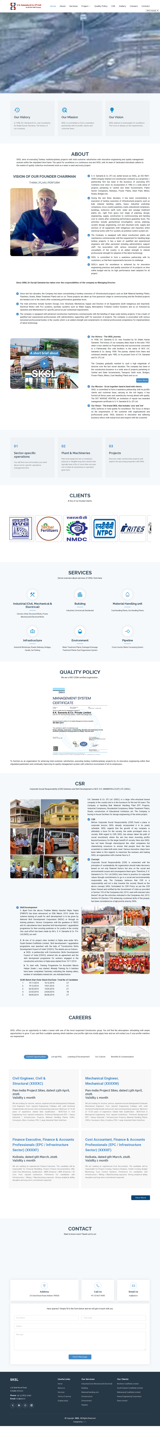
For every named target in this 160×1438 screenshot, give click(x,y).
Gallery (122, 6)
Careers (134, 6)
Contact (146, 6)
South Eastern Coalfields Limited (130, 1388)
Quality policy (63, 1401)
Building (85, 1388)
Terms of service (64, 1396)
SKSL (85, 1422)
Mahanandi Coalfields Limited (128, 1392)
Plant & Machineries (76, 453)
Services (73, 6)
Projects (115, 453)
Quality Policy (101, 6)
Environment (87, 1401)
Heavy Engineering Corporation (129, 1396)
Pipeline (85, 1405)
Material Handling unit (90, 1392)
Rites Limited (122, 1401)
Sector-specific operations (25, 454)
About (63, 6)
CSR (113, 6)
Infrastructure (87, 1396)
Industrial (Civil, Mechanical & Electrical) (97, 1384)
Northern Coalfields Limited (127, 1384)
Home (53, 6)
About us (61, 1388)
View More (142, 380)
